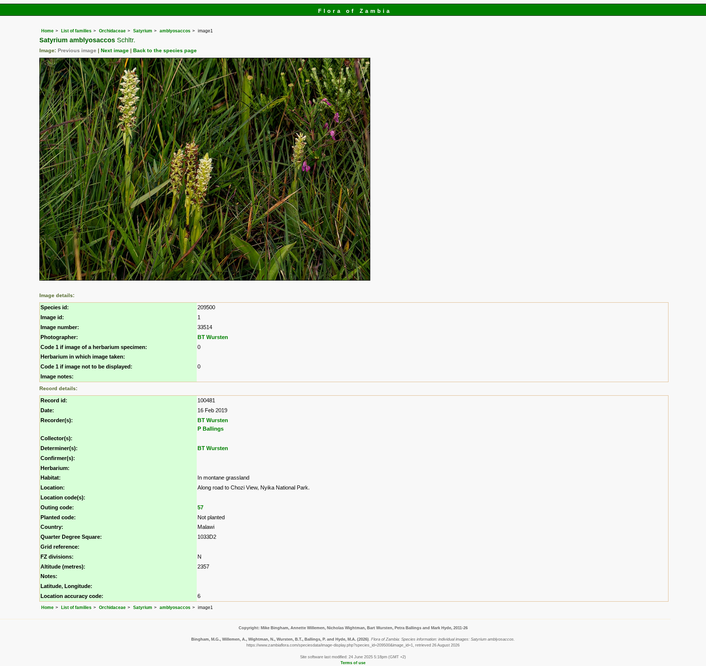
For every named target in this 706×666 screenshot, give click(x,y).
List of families (76, 30)
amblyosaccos (175, 30)
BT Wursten (212, 337)
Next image (115, 50)
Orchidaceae (112, 30)
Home (47, 30)
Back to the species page (165, 50)
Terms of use (353, 662)
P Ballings (210, 428)
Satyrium (142, 30)
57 (200, 507)
